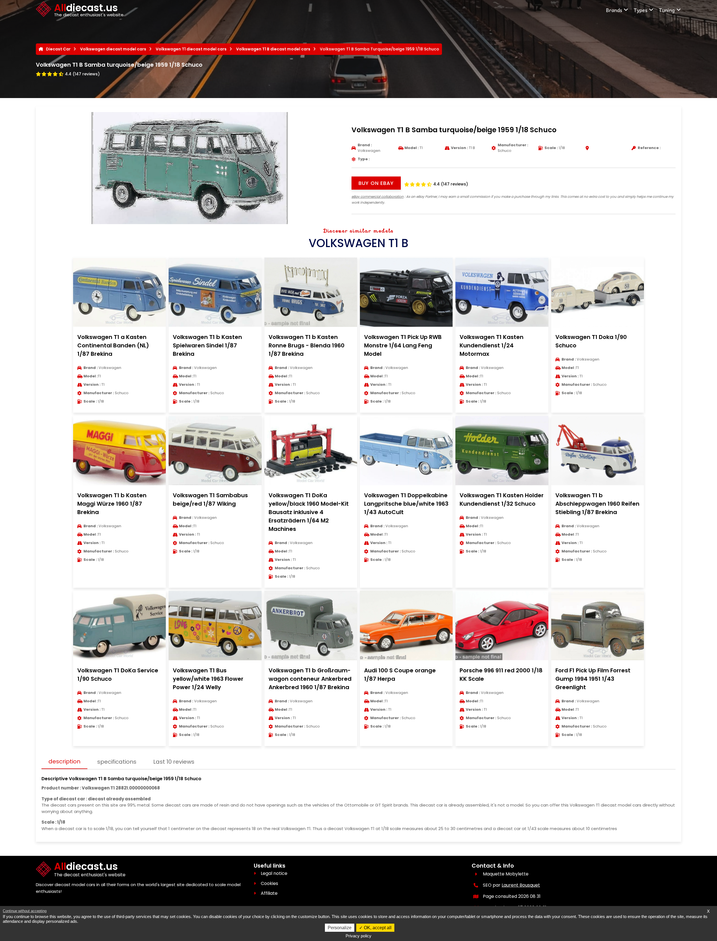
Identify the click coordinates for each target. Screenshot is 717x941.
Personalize (339, 927)
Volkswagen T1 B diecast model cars (273, 49)
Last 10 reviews (173, 762)
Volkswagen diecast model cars (113, 49)
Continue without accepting (24, 911)
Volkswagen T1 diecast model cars (191, 49)
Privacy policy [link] (358, 935)
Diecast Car (58, 49)
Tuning (667, 10)
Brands (614, 10)
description (64, 761)
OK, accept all (377, 927)
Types (640, 10)
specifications (116, 762)
